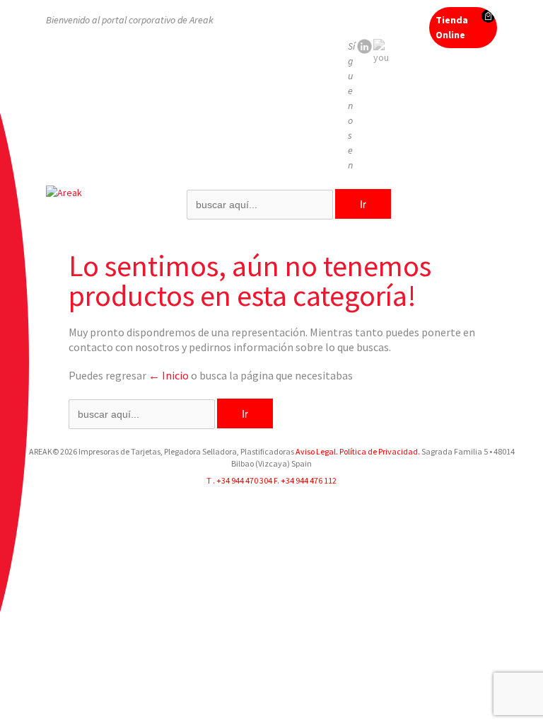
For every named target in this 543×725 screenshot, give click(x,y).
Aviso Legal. (317, 451)
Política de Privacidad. (379, 451)
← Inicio (168, 375)
